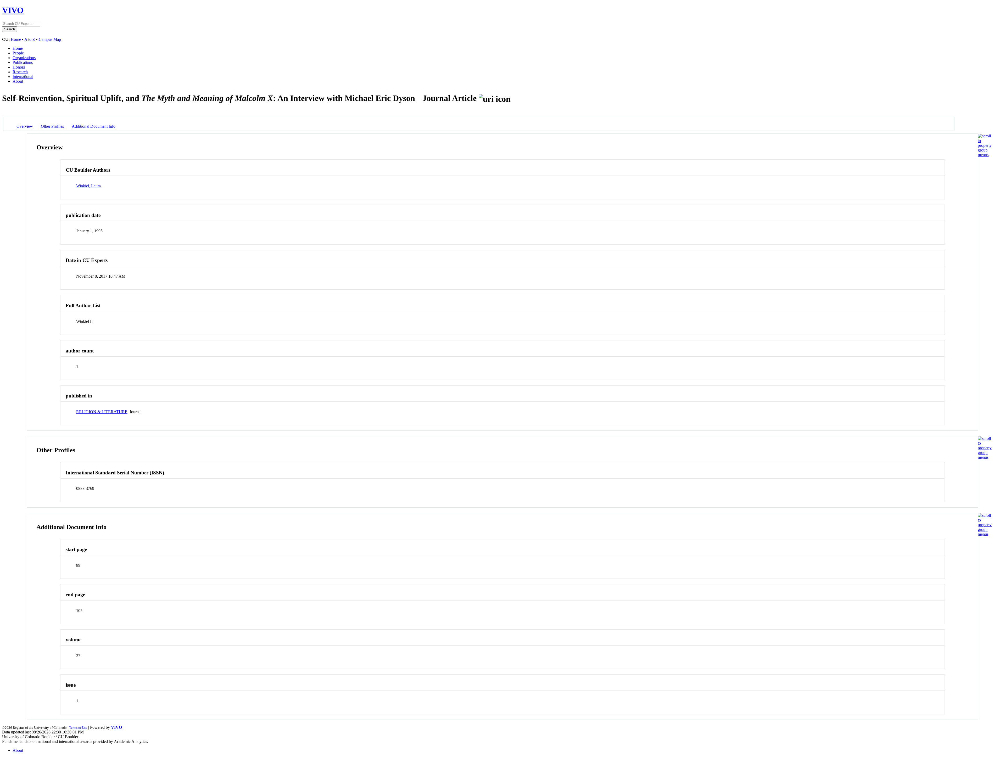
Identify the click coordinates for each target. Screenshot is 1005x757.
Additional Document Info (93, 126)
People (18, 53)
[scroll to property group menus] (985, 155)
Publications (23, 62)
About (18, 81)
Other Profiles (52, 126)
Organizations (24, 57)
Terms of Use (78, 728)
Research (20, 72)
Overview (24, 126)
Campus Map (50, 39)
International (23, 76)
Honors (19, 67)
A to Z (29, 39)
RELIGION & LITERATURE (101, 412)
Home (16, 39)
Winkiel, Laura (88, 186)
